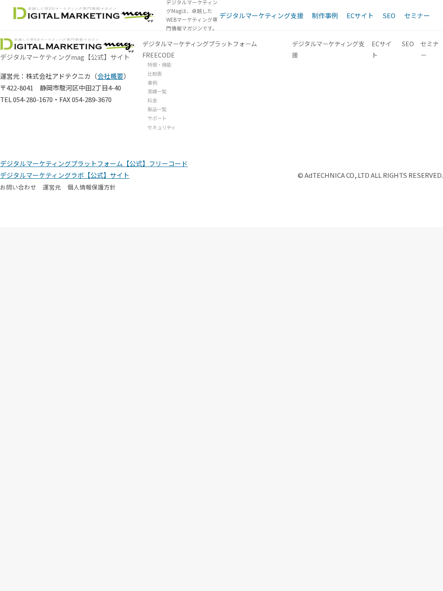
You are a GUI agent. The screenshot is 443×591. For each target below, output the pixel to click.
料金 (152, 100)
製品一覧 (157, 109)
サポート (157, 118)
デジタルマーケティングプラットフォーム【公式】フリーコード (94, 163)
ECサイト (360, 15)
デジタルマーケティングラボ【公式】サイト (64, 175)
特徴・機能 (159, 64)
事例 (152, 82)
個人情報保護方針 (91, 187)
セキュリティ (162, 127)
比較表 (155, 73)
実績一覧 (157, 91)
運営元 (52, 187)
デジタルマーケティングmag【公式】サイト (65, 56)
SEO (388, 15)
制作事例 (325, 15)
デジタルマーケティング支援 (261, 15)
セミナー (417, 15)
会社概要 (110, 75)
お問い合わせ (18, 187)
